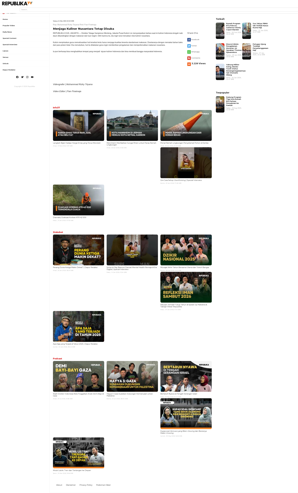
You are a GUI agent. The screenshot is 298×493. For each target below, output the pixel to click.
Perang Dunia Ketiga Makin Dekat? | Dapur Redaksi (75, 267)
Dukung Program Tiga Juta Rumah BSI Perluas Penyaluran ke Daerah (234, 103)
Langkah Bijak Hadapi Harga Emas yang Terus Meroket (76, 143)
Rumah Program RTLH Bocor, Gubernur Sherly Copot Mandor (234, 28)
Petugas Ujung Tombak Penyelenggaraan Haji (260, 49)
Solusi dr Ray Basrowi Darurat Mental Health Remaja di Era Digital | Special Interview (132, 268)
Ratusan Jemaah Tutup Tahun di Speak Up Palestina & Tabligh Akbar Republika (183, 306)
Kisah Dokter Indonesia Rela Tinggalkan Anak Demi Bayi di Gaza (78, 395)
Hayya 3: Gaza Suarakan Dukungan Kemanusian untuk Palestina (130, 395)
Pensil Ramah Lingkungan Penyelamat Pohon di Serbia (184, 143)
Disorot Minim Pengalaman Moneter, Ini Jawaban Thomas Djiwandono (234, 50)
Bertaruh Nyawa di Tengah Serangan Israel (178, 394)
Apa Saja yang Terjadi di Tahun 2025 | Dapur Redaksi (75, 344)
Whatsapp (195, 52)
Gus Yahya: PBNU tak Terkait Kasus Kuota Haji (260, 27)
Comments (195, 58)
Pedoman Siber (103, 485)
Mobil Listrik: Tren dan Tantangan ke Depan (72, 470)
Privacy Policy (86, 485)
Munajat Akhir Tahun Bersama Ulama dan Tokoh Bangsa (184, 267)
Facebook (195, 39)
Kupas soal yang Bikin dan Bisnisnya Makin (183, 432)
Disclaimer (71, 485)
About (59, 485)
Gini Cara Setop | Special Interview (181, 180)
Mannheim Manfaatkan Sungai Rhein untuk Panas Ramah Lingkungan (131, 144)
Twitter (194, 46)
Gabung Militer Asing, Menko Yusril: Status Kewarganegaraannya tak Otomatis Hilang (236, 72)
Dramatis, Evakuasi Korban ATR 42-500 (69, 217)
